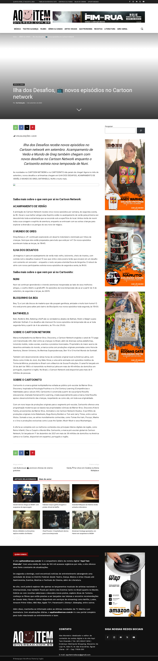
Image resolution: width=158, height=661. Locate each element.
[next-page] (18, 538)
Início (15, 37)
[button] (142, 29)
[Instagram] (133, 1)
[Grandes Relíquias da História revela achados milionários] (85, 493)
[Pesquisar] (141, 130)
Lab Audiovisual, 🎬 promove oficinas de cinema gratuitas (33, 469)
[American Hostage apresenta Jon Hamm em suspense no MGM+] (85, 520)
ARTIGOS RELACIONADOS (25, 479)
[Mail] (136, 1)
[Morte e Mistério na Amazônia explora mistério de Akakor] (26, 520)
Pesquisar (109, 126)
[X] (140, 1)
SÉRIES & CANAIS (24, 37)
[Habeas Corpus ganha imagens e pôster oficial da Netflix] (56, 493)
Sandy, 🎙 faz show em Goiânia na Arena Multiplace (83, 469)
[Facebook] (129, 1)
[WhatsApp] (15, 127)
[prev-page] (14, 538)
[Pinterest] (32, 127)
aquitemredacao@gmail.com (78, 655)
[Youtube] (143, 1)
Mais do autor (45, 479)
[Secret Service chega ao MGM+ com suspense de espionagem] (26, 493)
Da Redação (20, 103)
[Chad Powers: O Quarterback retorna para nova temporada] (56, 520)
